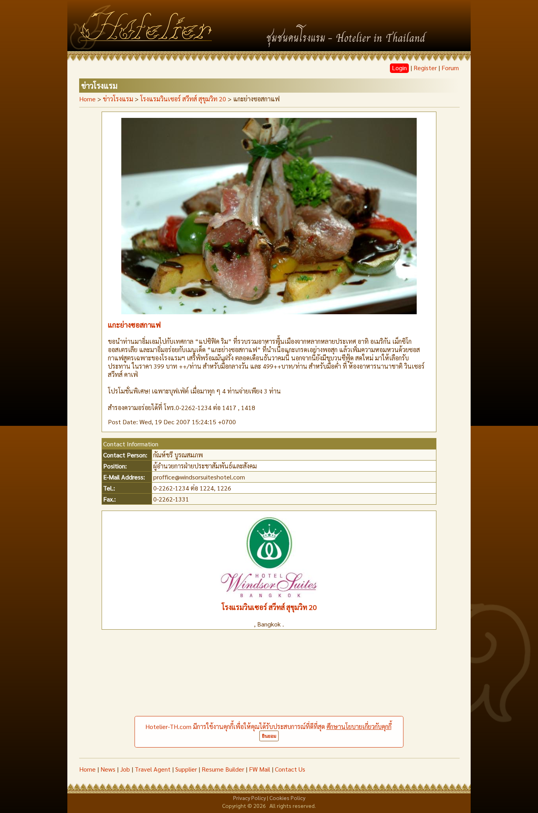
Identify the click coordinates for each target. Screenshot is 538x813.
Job (125, 769)
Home (87, 99)
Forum (450, 67)
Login (399, 67)
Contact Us (290, 769)
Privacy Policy (249, 797)
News (107, 769)
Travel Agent (153, 769)
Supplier (186, 769)
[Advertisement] (269, 698)
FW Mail (259, 769)
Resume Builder (223, 769)
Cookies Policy (287, 797)
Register (425, 67)
